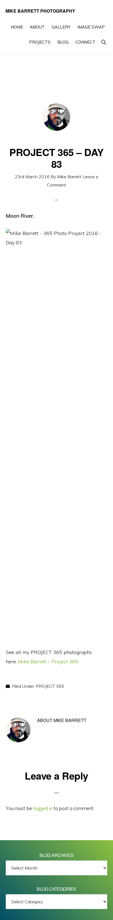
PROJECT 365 (50, 686)
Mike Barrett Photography (40, 11)
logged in (43, 808)
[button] (104, 42)
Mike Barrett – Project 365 (48, 661)
